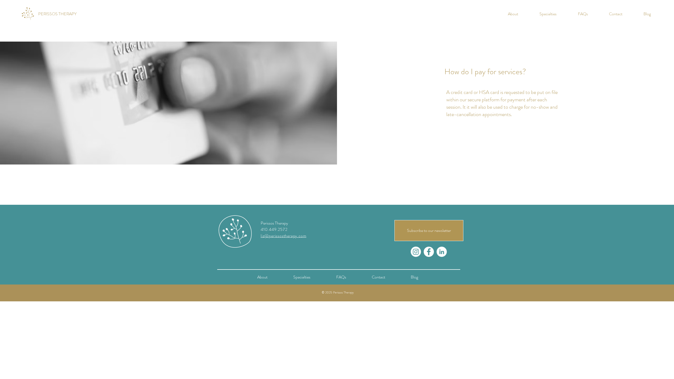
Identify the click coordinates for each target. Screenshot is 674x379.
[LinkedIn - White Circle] (442, 252)
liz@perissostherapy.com (283, 236)
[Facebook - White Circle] (429, 252)
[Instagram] (416, 252)
